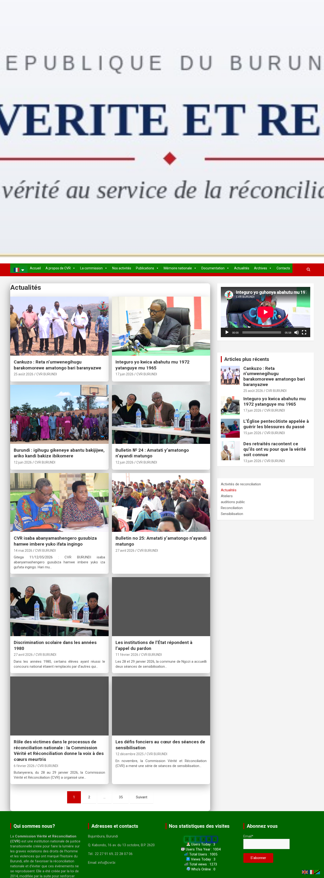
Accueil (35, 268)
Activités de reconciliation (241, 484)
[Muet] (296, 332)
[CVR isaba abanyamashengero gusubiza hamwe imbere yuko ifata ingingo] (59, 502)
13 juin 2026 (252, 461)
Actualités (241, 268)
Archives (260, 268)
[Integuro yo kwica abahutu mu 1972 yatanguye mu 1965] (160, 326)
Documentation (213, 268)
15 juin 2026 (252, 433)
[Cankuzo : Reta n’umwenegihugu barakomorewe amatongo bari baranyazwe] (59, 326)
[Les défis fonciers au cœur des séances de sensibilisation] (160, 705)
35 (121, 797)
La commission (91, 268)
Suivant (141, 797)
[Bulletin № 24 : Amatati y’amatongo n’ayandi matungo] (160, 414)
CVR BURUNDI (46, 374)
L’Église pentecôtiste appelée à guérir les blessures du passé (276, 423)
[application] (265, 312)
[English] (305, 872)
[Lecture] (227, 332)
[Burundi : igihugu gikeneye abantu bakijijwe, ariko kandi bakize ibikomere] (59, 414)
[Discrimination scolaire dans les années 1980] (59, 606)
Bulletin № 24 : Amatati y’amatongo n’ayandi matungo (152, 453)
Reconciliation (232, 508)
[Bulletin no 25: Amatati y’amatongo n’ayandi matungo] (160, 502)
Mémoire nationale (178, 268)
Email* (248, 836)
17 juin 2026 (125, 374)
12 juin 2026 (23, 462)
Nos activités (121, 268)
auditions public (233, 502)
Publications (145, 268)
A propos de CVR (58, 268)
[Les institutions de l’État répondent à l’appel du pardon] (160, 606)
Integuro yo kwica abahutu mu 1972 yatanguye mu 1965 (153, 365)
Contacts (283, 268)
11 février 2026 (127, 655)
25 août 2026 (23, 374)
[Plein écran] (304, 332)
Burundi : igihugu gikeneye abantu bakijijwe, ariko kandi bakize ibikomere (59, 453)
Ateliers (227, 496)
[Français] (19, 269)
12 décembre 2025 (130, 754)
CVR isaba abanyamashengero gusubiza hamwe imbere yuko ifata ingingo (55, 541)
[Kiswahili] (317, 872)
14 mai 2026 (23, 550)
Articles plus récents (246, 359)
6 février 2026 (24, 766)
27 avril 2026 (125, 550)
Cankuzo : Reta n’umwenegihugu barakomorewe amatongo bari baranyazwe (57, 365)
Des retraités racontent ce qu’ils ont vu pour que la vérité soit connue (274, 449)
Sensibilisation (232, 514)
